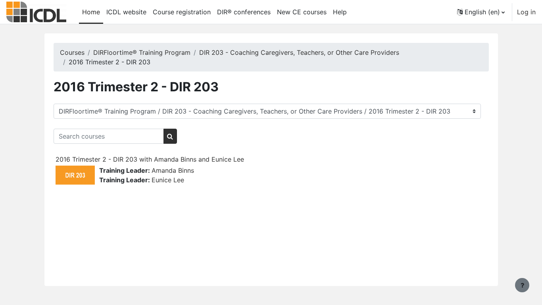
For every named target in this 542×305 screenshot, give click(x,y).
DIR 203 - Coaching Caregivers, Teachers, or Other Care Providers (299, 52)
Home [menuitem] (91, 12)
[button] (481, 12)
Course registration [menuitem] (182, 12)
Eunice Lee (168, 180)
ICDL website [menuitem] (126, 12)
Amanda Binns (173, 170)
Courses (72, 52)
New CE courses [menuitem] (302, 12)
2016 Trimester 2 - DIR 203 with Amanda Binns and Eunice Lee (150, 159)
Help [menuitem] (340, 12)
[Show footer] (522, 285)
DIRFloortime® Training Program (141, 52)
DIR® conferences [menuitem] (244, 12)
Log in (526, 12)
